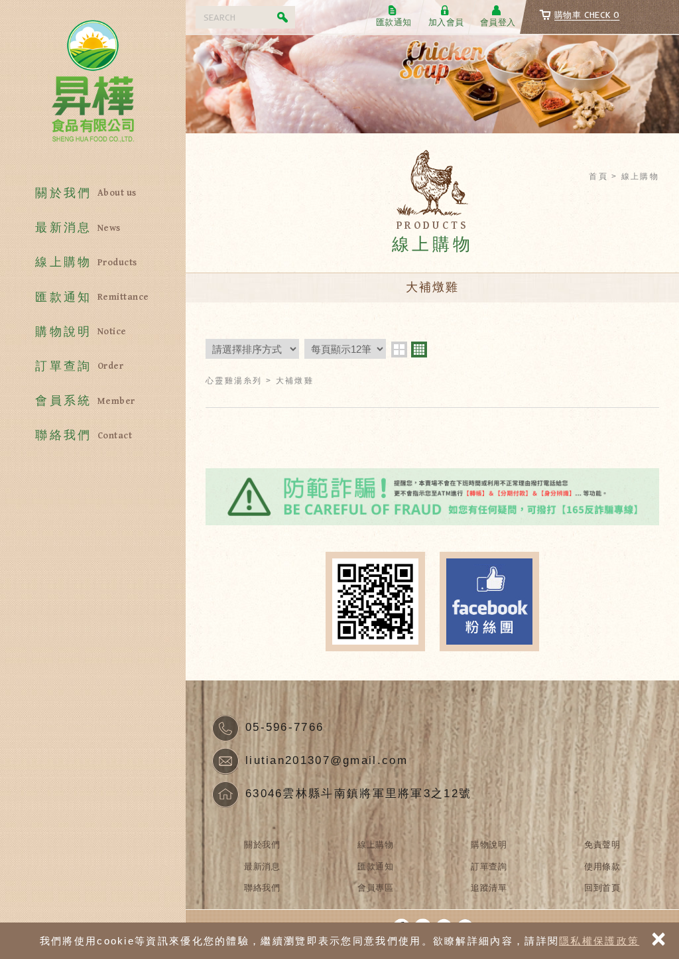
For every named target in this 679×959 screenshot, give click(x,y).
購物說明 (80, 331)
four (419, 349)
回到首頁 (602, 888)
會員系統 (85, 400)
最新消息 (77, 227)
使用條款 (602, 866)
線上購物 (86, 262)
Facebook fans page (489, 601)
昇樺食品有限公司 (93, 86)
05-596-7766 (284, 727)
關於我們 (85, 193)
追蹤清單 (489, 888)
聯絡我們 (83, 435)
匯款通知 (92, 297)
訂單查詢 (79, 366)
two (399, 349)
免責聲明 (602, 845)
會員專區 (375, 888)
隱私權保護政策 (599, 940)
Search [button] (284, 17)
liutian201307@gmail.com (326, 760)
